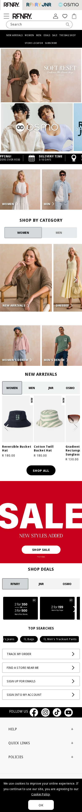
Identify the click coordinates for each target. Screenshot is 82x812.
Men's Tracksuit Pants (51, 639)
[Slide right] (75, 427)
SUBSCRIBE (51, 43)
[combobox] (39, 24)
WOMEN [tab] (23, 232)
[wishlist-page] (64, 16)
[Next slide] (77, 129)
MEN (38, 35)
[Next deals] (75, 609)
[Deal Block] (20, 609)
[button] (6, 16)
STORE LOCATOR (34, 43)
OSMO (70, 388)
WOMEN (29, 35)
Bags (20, 639)
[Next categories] (75, 279)
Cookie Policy (40, 794)
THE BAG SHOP (68, 35)
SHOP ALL (41, 470)
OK (41, 805)
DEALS (47, 35)
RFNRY (15, 584)
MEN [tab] (59, 233)
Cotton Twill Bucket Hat (43, 448)
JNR (50, 388)
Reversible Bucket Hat (16, 448)
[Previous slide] (4, 129)
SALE (54, 35)
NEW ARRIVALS (14, 35)
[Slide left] (6, 427)
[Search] (67, 24)
